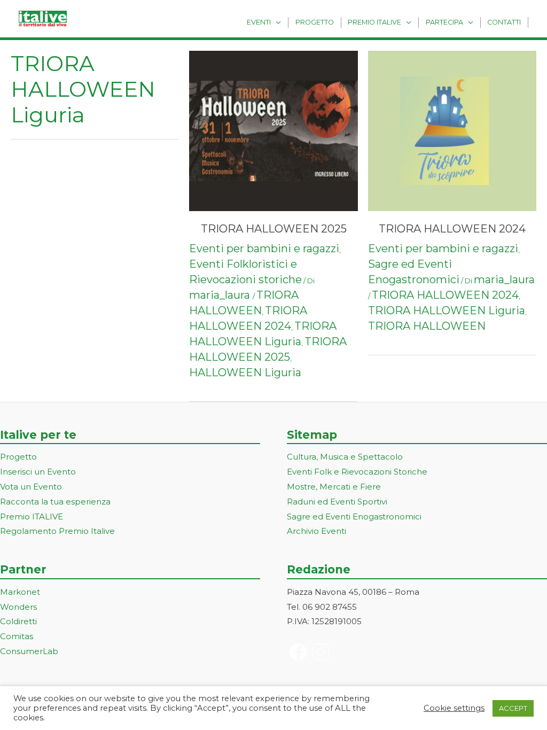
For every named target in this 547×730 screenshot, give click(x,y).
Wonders (18, 607)
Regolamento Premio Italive (57, 531)
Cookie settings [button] (454, 708)
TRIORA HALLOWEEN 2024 (452, 228)
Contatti (504, 22)
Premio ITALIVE (31, 516)
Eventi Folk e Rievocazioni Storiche (357, 472)
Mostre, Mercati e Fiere (334, 487)
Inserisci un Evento (38, 472)
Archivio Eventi (316, 531)
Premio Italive (374, 22)
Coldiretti (18, 621)
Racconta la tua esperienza (55, 501)
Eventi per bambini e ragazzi (264, 248)
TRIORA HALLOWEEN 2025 (274, 228)
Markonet (20, 592)
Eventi (259, 22)
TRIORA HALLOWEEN (427, 326)
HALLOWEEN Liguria (245, 372)
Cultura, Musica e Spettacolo (345, 457)
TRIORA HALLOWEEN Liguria (446, 310)
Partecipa (444, 22)
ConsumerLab (29, 651)
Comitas (16, 636)
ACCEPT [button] (513, 708)
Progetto (314, 22)
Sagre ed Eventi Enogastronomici (354, 516)
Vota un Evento (31, 487)
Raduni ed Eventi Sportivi (337, 501)
